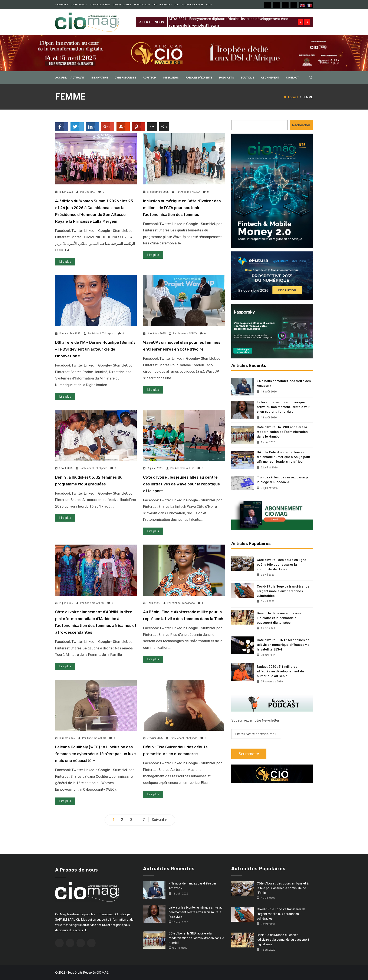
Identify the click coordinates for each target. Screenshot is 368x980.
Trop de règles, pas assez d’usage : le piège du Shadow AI (283, 479)
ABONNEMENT (270, 77)
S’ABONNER (61, 4)
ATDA (209, 4)
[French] (309, 5)
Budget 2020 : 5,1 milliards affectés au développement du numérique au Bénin (280, 671)
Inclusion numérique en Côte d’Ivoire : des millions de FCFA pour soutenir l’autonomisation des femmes (182, 208)
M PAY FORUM (142, 4)
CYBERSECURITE (125, 77)
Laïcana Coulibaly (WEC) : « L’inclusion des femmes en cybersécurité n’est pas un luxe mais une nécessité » (95, 754)
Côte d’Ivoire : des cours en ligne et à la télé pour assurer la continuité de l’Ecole (281, 564)
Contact (292, 77)
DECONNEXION (79, 4)
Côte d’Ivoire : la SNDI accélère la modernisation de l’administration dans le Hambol (282, 431)
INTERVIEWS (171, 77)
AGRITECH (149, 77)
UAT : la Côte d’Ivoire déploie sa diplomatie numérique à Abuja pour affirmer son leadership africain (283, 457)
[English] (302, 5)
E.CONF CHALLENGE (192, 4)
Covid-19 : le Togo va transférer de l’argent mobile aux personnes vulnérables (283, 591)
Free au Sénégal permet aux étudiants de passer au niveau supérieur (222, 19)
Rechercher (301, 125)
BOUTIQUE (247, 77)
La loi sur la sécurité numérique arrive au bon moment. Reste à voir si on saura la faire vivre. (283, 407)
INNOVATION (99, 77)
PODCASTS (226, 77)
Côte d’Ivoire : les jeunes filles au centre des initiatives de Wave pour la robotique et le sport (181, 484)
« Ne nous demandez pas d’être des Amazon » (284, 383)
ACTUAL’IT (77, 77)
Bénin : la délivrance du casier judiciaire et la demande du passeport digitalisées (280, 618)
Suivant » (159, 819)
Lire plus (65, 262)
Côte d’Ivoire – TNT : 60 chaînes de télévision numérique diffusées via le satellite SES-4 (283, 644)
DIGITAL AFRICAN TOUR (165, 4)
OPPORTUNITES (122, 4)
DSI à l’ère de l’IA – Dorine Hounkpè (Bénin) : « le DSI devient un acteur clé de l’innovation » (95, 349)
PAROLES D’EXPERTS (198, 77)
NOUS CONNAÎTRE (100, 4)
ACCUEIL (61, 77)
